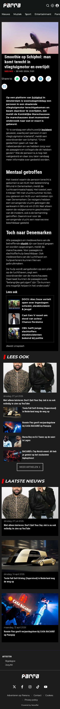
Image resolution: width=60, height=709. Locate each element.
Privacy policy (31, 700)
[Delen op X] (33, 79)
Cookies (49, 695)
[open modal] (57, 5)
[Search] (47, 5)
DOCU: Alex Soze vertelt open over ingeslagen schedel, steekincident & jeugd (36, 304)
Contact (37, 695)
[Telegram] (40, 79)
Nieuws (6, 14)
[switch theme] (52, 5)
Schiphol (37, 97)
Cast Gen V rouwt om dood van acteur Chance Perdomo (35, 318)
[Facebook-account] (22, 686)
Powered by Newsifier (30, 705)
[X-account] (14, 686)
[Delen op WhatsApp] (17, 79)
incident (47, 129)
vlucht (24, 243)
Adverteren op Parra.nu (18, 695)
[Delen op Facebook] (25, 79)
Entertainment (43, 14)
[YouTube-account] (45, 686)
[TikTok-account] (37, 686)
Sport (28, 14)
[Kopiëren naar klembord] (48, 79)
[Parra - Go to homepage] (11, 5)
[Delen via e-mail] (4, 86)
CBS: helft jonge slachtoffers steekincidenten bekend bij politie (32, 333)
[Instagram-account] (30, 686)
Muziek (17, 14)
